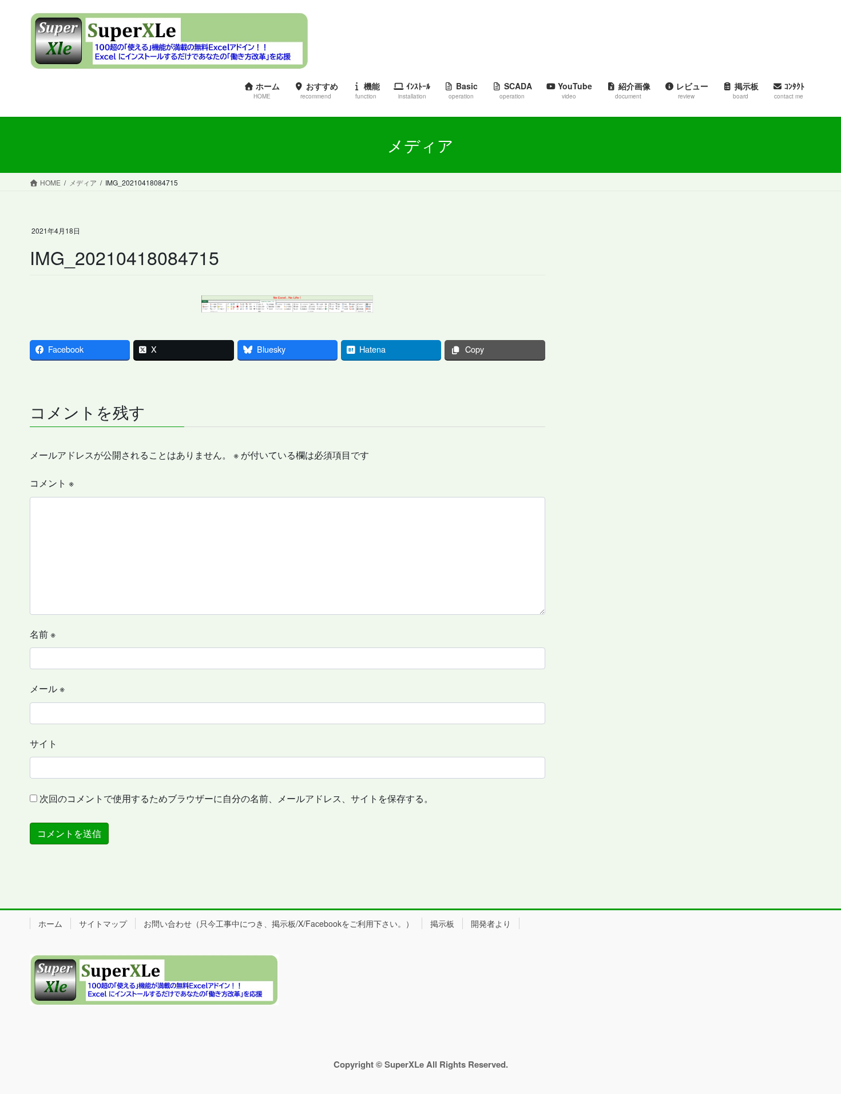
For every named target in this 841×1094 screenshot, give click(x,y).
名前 (42, 634)
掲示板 (442, 923)
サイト (43, 743)
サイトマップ (103, 923)
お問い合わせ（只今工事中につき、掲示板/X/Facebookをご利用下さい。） (279, 923)
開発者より (491, 923)
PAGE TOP (811, 1050)
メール (47, 688)
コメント (52, 482)
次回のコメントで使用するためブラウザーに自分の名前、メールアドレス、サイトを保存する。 (236, 798)
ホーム (50, 923)
